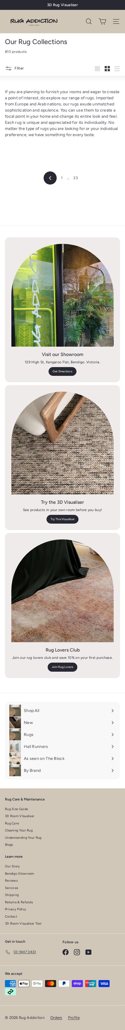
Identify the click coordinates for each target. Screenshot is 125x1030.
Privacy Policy (15, 909)
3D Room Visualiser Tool (23, 923)
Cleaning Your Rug (19, 830)
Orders (56, 1017)
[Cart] (102, 21)
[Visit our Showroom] (62, 295)
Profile (74, 1017)
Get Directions (62, 371)
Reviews (11, 881)
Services (11, 888)
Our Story (12, 866)
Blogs (9, 845)
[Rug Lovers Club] (62, 590)
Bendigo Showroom (19, 874)
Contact (11, 916)
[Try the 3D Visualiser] (62, 443)
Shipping (12, 895)
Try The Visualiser (62, 519)
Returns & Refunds (19, 902)
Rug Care (12, 823)
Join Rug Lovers (63, 667)
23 (76, 178)
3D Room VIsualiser (19, 816)
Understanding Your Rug (23, 838)
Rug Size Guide (16, 809)
